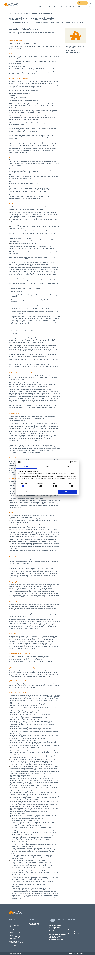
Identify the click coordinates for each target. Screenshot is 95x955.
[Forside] (11, 4)
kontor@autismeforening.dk (17, 930)
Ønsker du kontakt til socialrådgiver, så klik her (16, 942)
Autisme (41, 6)
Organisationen (25, 13)
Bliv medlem (82, 3)
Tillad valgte (47, 491)
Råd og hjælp (52, 6)
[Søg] (90, 3)
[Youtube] (38, 924)
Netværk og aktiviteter (67, 6)
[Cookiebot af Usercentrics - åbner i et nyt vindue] (71, 462)
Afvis (27, 491)
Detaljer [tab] (47, 466)
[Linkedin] (35, 924)
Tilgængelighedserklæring (75, 953)
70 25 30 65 (16, 932)
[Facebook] (30, 924)
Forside (11, 13)
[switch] (40, 486)
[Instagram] (32, 924)
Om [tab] (68, 466)
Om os (87, 6)
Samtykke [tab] (26, 466)
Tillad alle (67, 491)
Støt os (80, 6)
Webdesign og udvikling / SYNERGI (15, 953)
